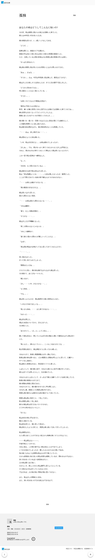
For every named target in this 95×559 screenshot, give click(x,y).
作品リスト (69, 548)
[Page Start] (90, 554)
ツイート (59, 527)
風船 (74, 15)
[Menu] (4, 554)
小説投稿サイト (88, 548)
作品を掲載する (78, 548)
